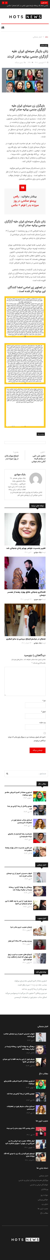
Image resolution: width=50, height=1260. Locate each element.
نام (44, 701)
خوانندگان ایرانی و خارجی (39, 1184)
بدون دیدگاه (19, 62)
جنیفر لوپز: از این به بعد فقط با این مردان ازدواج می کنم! (18, 902)
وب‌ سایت (42, 722)
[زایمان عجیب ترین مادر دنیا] (39, 931)
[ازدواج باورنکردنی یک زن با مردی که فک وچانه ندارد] (40, 1157)
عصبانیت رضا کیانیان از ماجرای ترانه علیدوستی (20, 835)
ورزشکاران (44, 1189)
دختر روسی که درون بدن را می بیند (21, 1128)
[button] (6, 3)
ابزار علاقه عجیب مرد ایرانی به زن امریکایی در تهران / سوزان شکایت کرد (19, 1142)
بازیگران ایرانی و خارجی (27, 1180)
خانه (46, 37)
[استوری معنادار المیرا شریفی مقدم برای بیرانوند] (39, 796)
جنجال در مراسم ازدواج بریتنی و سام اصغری (26, 639)
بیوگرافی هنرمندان (41, 1180)
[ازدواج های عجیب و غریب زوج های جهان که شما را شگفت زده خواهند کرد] (39, 959)
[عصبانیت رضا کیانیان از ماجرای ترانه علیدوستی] (39, 838)
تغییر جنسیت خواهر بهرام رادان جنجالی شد (26, 548)
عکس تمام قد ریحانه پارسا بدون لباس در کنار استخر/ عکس (27, 5)
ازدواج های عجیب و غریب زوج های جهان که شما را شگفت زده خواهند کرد (20, 957)
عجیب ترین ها (43, 1208)
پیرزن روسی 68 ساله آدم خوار (20, 941)
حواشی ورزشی (43, 1199)
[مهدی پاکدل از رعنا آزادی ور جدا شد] (39, 810)
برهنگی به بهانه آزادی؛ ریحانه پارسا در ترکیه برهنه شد (20, 888)
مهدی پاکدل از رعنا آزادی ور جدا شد (34, 989)
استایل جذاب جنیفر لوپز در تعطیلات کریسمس (21, 821)
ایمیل (43, 711)
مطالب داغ (44, 1213)
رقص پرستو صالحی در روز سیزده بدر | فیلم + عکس (25, 200)
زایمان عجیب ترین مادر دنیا (21, 927)
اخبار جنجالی (37, 37)
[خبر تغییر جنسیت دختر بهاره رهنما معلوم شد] (39, 852)
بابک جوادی (20, 474)
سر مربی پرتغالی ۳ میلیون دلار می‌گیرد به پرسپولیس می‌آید (26, 993)
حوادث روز (44, 1195)
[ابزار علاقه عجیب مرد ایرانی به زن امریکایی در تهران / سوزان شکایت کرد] (40, 1145)
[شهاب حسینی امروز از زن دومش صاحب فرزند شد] (39, 878)
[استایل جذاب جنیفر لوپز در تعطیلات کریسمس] (39, 824)
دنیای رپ (45, 1204)
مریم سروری (38, 599)
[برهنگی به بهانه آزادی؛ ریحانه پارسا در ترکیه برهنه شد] (39, 891)
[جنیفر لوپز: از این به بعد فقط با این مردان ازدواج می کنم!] (39, 905)
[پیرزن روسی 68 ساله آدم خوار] (39, 945)
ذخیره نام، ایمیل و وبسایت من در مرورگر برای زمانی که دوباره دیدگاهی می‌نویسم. (27, 739)
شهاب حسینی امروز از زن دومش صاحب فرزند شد (19, 874)
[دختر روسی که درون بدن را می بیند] (40, 1132)
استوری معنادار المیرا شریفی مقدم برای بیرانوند (30, 980)
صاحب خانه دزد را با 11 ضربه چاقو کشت (32, 985)
